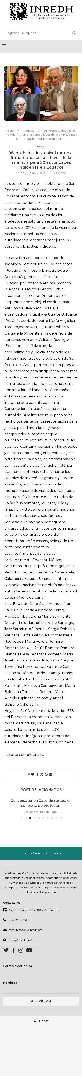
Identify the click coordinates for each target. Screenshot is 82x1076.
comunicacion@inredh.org (26, 929)
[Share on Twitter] (41, 774)
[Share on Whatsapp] (46, 774)
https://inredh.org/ (20, 939)
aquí (41, 755)
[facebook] (15, 951)
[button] (10, 808)
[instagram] (22, 951)
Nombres (10, 982)
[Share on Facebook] (37, 774)
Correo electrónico (17, 966)
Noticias (28, 130)
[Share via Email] (50, 774)
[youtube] (29, 951)
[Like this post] (32, 774)
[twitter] (7, 951)
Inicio (10, 130)
